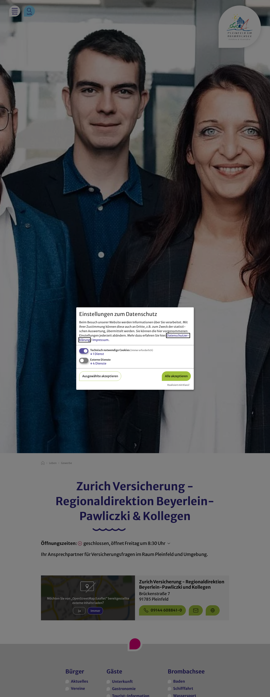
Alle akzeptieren (176, 376)
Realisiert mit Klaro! (178, 384)
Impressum (100, 340)
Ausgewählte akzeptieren (100, 376)
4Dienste (98, 363)
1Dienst (97, 354)
